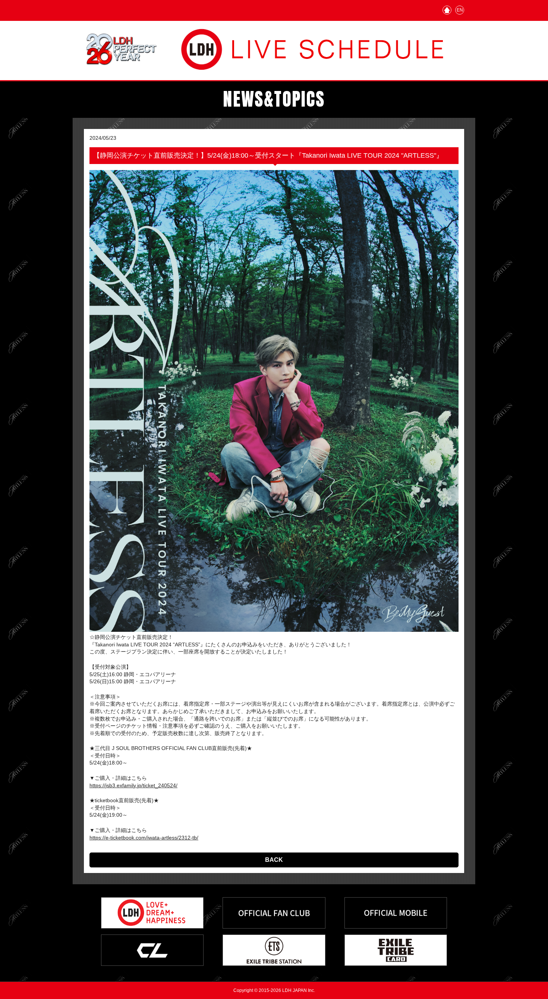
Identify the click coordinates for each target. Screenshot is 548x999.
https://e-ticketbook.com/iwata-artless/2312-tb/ (143, 838)
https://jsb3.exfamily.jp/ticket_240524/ (133, 785)
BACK (274, 860)
